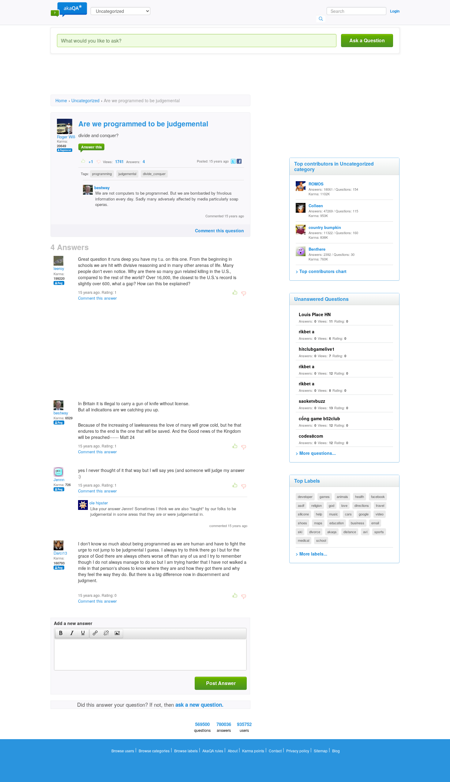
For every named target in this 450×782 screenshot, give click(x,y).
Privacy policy (297, 750)
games (325, 496)
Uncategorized (85, 100)
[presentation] (60, 633)
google (364, 513)
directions (361, 505)
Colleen (316, 205)
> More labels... (311, 554)
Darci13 (60, 553)
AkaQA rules (212, 750)
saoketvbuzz (312, 401)
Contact (275, 750)
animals (342, 496)
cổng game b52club (319, 418)
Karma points (253, 750)
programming (102, 173)
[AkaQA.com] (69, 9)
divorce (314, 531)
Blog (336, 750)
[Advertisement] (162, 79)
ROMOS (316, 184)
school (321, 540)
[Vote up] (83, 161)
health (359, 496)
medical (303, 540)
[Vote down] (98, 161)
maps (318, 522)
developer (305, 496)
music (333, 513)
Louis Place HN (315, 314)
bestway (102, 187)
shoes (302, 522)
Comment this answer (97, 298)
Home (61, 100)
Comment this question (219, 230)
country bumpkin (325, 227)
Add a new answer (73, 623)
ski (300, 531)
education (336, 522)
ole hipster (98, 503)
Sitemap (321, 750)
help (319, 513)
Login (394, 11)
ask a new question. (199, 704)
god (331, 505)
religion (316, 505)
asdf (301, 505)
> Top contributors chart (321, 271)
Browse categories (154, 750)
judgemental (127, 173)
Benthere (317, 249)
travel (380, 505)
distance (349, 531)
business (357, 522)
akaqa (331, 531)
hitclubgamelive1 (317, 349)
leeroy (59, 268)
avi (365, 531)
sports (379, 531)
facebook (378, 496)
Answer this (91, 147)
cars (348, 513)
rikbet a (306, 331)
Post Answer (221, 683)
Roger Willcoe (69, 137)
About (233, 750)
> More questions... (316, 453)
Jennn (59, 479)
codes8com (311, 436)
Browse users (122, 750)
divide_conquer (154, 173)
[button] (60, 633)
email (375, 522)
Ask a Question (367, 40)
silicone (303, 513)
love (344, 505)
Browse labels (186, 750)
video (380, 513)
